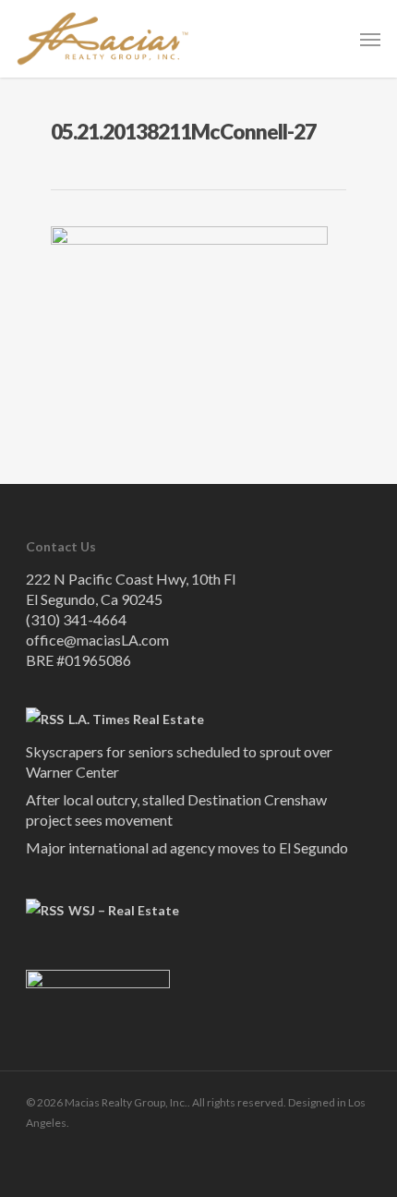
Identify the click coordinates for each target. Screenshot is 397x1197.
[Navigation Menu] (370, 39)
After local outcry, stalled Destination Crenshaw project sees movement (176, 809)
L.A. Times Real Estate (136, 719)
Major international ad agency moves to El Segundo (187, 847)
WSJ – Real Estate (123, 910)
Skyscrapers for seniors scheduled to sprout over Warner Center (179, 761)
